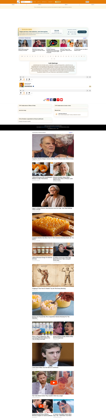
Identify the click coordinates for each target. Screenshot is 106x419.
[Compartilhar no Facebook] (51, 99)
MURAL (34, 1)
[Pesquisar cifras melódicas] (31, 2)
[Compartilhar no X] (54, 99)
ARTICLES (44, 1)
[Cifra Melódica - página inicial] (19, 1)
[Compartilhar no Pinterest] (58, 99)
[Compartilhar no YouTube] (61, 99)
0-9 (22, 56)
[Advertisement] (53, 18)
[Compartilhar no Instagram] (48, 99)
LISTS (39, 1)
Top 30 (92, 4)
